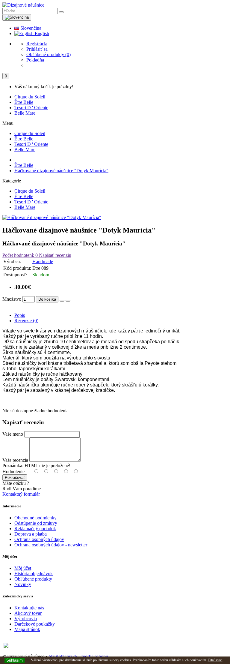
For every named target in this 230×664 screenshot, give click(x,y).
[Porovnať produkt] (68, 301)
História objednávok (33, 573)
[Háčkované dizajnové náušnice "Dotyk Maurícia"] (51, 217)
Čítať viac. (215, 660)
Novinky (22, 584)
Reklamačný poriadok (35, 528)
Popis (19, 315)
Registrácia (36, 43)
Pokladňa (35, 59)
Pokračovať (15, 477)
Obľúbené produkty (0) (48, 54)
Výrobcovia (25, 618)
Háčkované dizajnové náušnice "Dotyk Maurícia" (61, 170)
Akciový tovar (28, 613)
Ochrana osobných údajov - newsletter (50, 544)
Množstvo (11, 299)
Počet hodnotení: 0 (20, 255)
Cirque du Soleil (29, 96)
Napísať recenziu (54, 255)
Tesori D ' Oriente (31, 107)
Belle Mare (24, 113)
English (41, 33)
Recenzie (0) (26, 320)
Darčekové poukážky (34, 623)
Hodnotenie (13, 471)
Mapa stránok (27, 629)
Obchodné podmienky (35, 517)
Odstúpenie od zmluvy (35, 523)
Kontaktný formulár (21, 494)
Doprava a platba (30, 533)
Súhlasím (14, 660)
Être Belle (23, 102)
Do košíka (47, 299)
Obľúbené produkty (33, 578)
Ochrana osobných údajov (39, 539)
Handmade (42, 261)
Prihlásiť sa (37, 49)
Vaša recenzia (15, 460)
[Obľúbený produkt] (62, 301)
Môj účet (22, 568)
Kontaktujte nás (29, 607)
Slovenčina (30, 28)
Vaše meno (12, 434)
